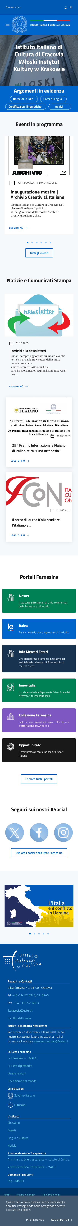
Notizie (12, 1145)
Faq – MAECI (16, 1181)
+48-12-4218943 (23, 995)
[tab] (27, 242)
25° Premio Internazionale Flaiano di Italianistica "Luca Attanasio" (39, 447)
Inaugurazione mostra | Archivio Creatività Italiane (37, 194)
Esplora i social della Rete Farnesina (39, 852)
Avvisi (59, 105)
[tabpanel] (39, 187)
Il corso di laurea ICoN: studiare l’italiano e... (36, 522)
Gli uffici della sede (19, 1018)
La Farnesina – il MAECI (22, 1058)
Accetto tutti (61, 1219)
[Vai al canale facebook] (39, 833)
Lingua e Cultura (18, 1138)
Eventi (12, 1130)
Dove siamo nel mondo (22, 1081)
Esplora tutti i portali (39, 779)
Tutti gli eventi (39, 253)
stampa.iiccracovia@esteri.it (50, 1041)
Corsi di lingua (52, 98)
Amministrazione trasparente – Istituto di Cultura (38, 1159)
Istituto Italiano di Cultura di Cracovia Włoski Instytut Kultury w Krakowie (39, 57)
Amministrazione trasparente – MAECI (32, 1167)
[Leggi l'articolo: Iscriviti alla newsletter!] (39, 315)
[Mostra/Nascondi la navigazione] (7, 24)
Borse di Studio (23, 98)
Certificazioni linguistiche (25, 105)
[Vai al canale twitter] (14, 833)
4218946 (43, 995)
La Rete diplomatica (20, 1065)
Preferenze (35, 1219)
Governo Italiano (13, 7)
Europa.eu (19, 1104)
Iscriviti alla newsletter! (28, 350)
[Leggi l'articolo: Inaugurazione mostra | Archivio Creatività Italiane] (39, 155)
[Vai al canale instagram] (63, 833)
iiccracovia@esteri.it (20, 1010)
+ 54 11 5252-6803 (26, 1003)
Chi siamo (14, 1122)
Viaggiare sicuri (17, 1073)
